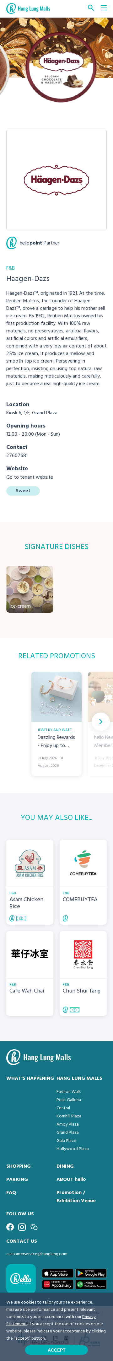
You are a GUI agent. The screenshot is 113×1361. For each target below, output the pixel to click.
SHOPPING (18, 1166)
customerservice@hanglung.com (36, 1254)
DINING (65, 1166)
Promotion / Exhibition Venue (76, 1197)
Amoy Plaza (67, 1124)
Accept (57, 1350)
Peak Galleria (68, 1100)
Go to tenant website (29, 477)
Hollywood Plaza (72, 1149)
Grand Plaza (67, 1132)
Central (63, 1108)
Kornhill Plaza (68, 1116)
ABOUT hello (71, 1179)
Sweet (23, 491)
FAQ (11, 1193)
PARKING (17, 1179)
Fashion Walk (68, 1091)
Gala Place (66, 1140)
